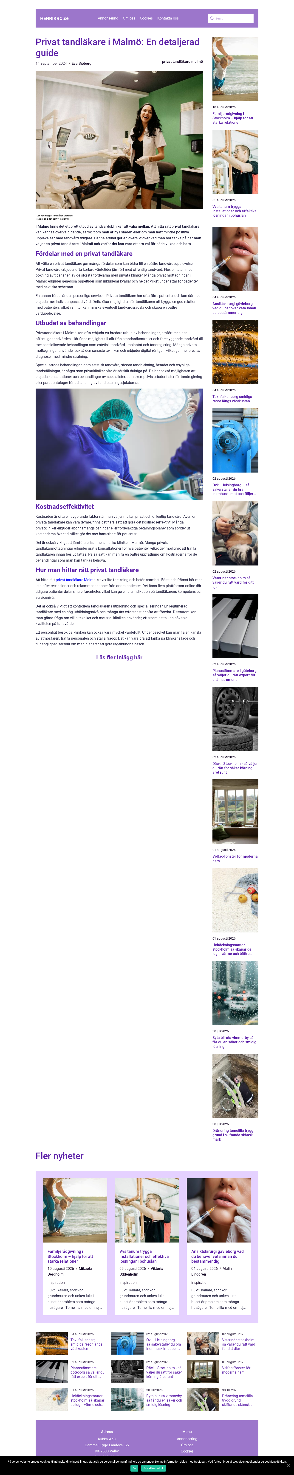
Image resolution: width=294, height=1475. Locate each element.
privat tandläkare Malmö (76, 580)
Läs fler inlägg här (119, 657)
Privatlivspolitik (154, 1468)
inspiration (56, 1282)
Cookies (146, 18)
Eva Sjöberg (81, 63)
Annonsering (108, 18)
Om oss (129, 18)
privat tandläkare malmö (182, 61)
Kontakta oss (168, 18)
